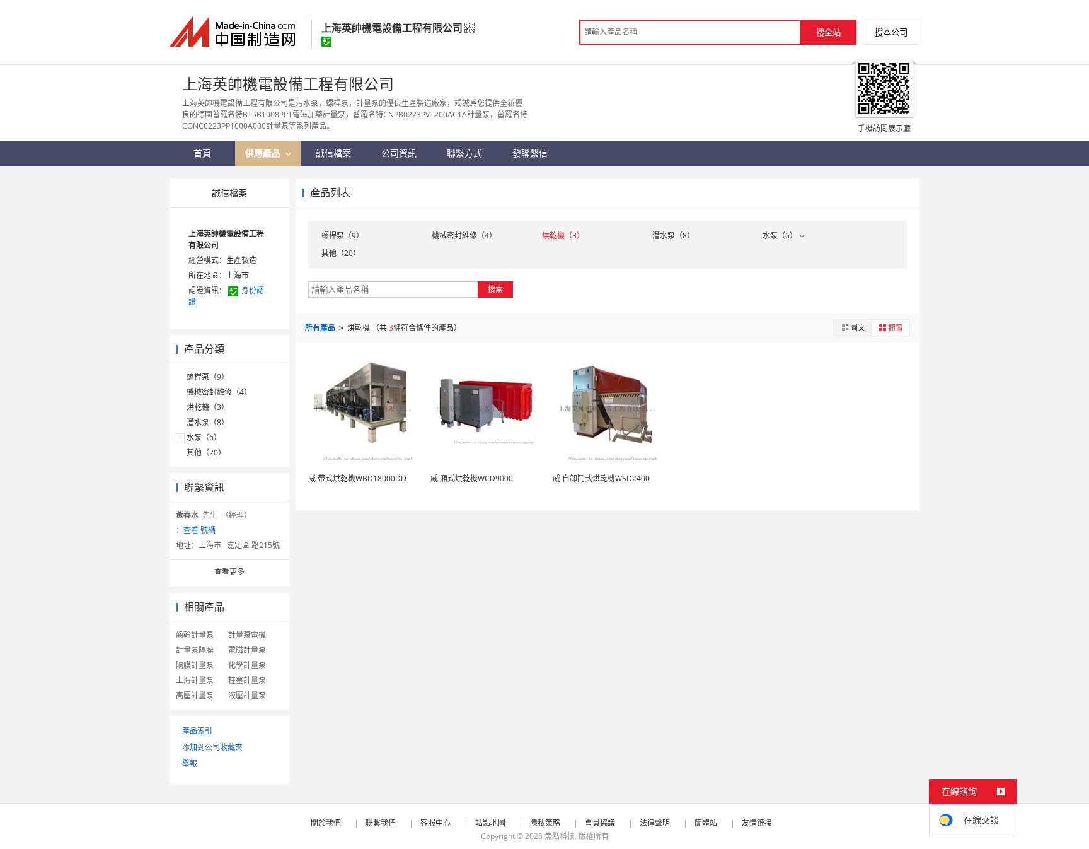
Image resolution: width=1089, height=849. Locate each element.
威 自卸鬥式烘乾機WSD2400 (601, 478)
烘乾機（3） (208, 407)
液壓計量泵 (247, 695)
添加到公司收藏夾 (212, 747)
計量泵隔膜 (195, 650)
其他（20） (206, 452)
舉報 (189, 763)
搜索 (495, 289)
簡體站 (705, 822)
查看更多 (229, 571)
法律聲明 (655, 822)
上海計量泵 (195, 680)
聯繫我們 (381, 822)
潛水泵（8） (208, 422)
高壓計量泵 (195, 695)
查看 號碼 (199, 530)
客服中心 (435, 822)
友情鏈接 (757, 822)
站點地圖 (490, 822)
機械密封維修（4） (219, 392)
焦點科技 (559, 836)
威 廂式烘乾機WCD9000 (471, 478)
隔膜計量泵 (195, 665)
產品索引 (197, 730)
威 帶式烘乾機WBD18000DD (357, 478)
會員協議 (600, 822)
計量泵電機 (247, 634)
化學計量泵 (247, 665)
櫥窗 (895, 327)
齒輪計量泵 (195, 634)
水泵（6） (204, 437)
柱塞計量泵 (247, 680)
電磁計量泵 (247, 650)
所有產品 (321, 327)
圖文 (857, 327)
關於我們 (326, 822)
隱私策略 (545, 822)
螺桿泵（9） (208, 377)
